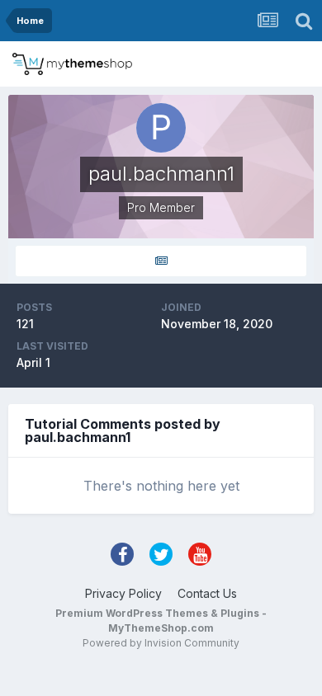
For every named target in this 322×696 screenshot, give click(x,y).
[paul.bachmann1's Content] (161, 261)
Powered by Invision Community (161, 643)
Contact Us (207, 593)
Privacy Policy (123, 593)
